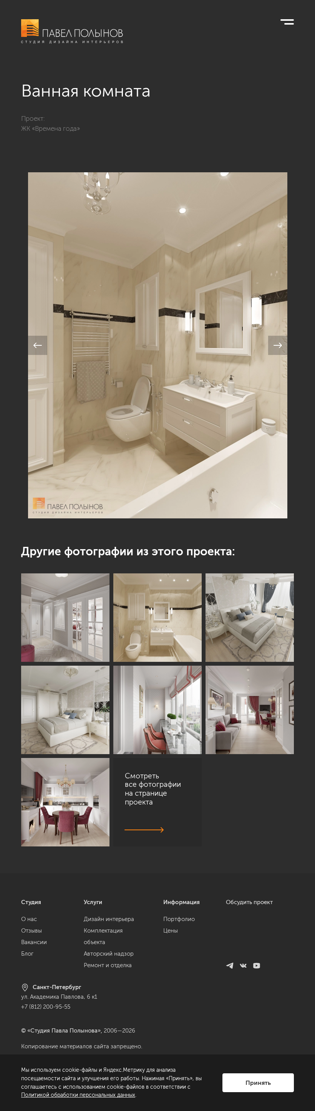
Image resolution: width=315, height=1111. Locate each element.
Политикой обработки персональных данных (78, 1095)
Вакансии (34, 942)
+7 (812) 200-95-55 (45, 1006)
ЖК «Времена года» (50, 128)
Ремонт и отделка (108, 965)
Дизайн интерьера (109, 919)
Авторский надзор (109, 953)
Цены (170, 930)
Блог (27, 953)
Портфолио (179, 919)
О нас (29, 919)
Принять (258, 1082)
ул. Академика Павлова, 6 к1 (59, 996)
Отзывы (31, 930)
